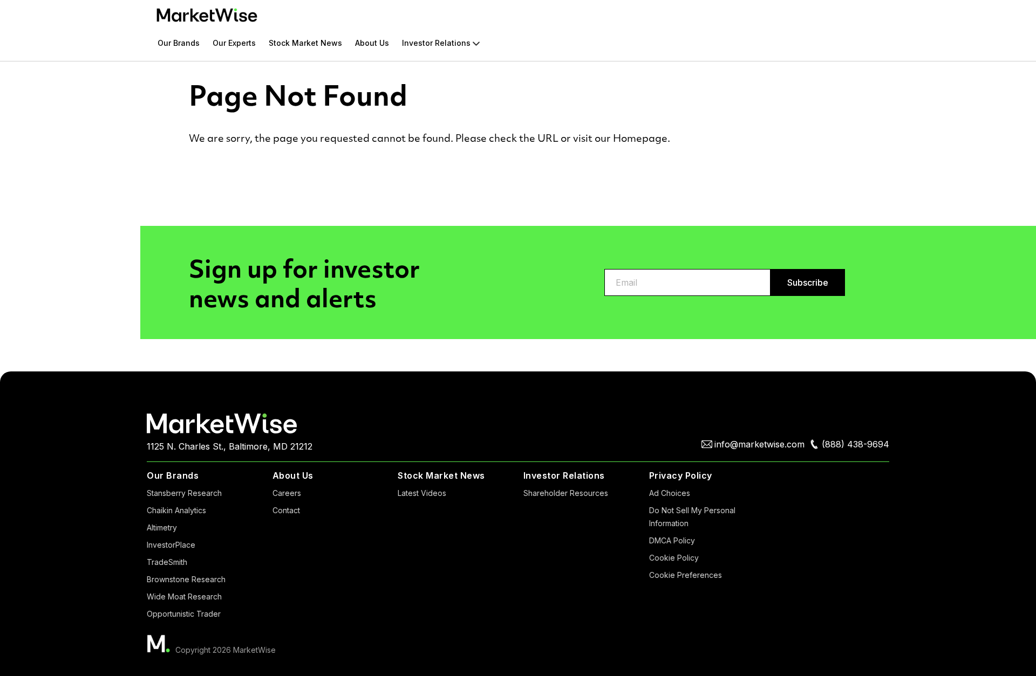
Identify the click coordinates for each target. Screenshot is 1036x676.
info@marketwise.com (759, 444)
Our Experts (234, 43)
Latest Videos (422, 493)
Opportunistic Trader (184, 613)
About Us (372, 43)
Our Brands (179, 43)
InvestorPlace (171, 544)
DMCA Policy (672, 540)
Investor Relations (436, 43)
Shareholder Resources (565, 493)
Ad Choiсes (669, 493)
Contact (286, 510)
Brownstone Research (186, 579)
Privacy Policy (680, 475)
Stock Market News (305, 43)
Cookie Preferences (685, 575)
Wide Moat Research (184, 596)
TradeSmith (167, 562)
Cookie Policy (674, 557)
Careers (286, 493)
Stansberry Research (184, 493)
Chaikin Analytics (176, 510)
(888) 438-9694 (855, 444)
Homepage (640, 137)
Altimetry (162, 527)
